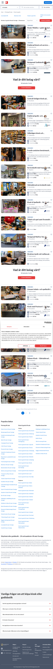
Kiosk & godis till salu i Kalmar (25, 453)
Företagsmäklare (16, 653)
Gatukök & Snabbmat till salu (43, 444)
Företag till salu (8, 12)
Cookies (44, 652)
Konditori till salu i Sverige (7, 481)
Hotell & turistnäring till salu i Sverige (8, 436)
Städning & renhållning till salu (43, 429)
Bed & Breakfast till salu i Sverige (9, 506)
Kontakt (37, 655)
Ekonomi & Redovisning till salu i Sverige (8, 510)
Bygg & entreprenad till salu (42, 450)
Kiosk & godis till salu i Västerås (25, 456)
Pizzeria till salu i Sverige (7, 449)
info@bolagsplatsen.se (6, 650)
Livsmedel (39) (4, 15)
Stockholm (3, 564)
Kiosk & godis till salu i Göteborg (26, 433)
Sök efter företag (26, 647)
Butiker (15, 562)
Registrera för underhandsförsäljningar (28, 653)
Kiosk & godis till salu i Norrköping (23, 466)
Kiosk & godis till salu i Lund (24, 473)
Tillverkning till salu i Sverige (7, 517)
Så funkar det (16, 656)
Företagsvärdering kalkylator (17, 659)
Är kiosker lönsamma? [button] (8, 620)
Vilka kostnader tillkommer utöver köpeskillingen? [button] (15, 631)
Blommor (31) (17, 15)
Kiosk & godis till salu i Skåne (25, 482)
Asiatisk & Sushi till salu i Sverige (8, 492)
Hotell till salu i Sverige (6, 528)
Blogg (36, 652)
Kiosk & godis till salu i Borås (25, 462)
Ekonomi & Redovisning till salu (43, 447)
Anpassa (25, 345)
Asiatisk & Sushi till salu (41, 435)
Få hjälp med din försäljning (16, 648)
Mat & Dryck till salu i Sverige (8, 429)
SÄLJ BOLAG (48, 2)
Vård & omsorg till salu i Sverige (8, 470)
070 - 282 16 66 (7, 653)
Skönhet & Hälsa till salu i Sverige (9, 503)
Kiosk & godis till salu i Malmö (25, 436)
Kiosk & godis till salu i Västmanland (23, 522)
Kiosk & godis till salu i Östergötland (23, 508)
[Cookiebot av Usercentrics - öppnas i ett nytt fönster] (45, 323)
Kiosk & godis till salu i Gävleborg (26, 518)
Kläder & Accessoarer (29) (45, 15)
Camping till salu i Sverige (7, 443)
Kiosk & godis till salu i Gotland (25, 512)
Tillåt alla (43, 345)
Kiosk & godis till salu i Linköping (26, 459)
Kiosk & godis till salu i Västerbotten (23, 526)
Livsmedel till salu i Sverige (7, 524)
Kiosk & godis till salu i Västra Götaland (25, 486)
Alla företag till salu (27, 649)
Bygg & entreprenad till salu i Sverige (8, 520)
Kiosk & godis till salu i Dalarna (25, 496)
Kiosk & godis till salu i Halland (25, 499)
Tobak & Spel (8, 562)
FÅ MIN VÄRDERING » (26, 87)
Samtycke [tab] (9, 326)
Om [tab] (44, 326)
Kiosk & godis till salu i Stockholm (26, 430)
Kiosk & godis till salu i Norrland (25, 515)
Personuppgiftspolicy (48, 649)
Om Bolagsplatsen (38, 649)
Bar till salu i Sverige (5, 495)
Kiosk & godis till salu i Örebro (25, 447)
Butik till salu (39, 438)
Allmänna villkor (46, 647)
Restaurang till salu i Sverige (7, 432)
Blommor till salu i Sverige (7, 464)
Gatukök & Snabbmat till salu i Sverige (8, 452)
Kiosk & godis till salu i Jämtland (25, 493)
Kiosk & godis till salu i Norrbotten (23, 503)
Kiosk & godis (17, 12)
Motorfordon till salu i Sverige (8, 514)
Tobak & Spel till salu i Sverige (8, 478)
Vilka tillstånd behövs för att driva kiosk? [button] (13, 614)
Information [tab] (26, 326)
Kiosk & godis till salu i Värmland (26, 490)
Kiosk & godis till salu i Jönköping (26, 450)
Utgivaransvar (46, 657)
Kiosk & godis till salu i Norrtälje (26, 476)
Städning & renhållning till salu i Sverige (8, 499)
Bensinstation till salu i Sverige (8, 467)
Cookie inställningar (47, 654)
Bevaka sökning (45, 20)
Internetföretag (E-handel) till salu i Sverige (9, 485)
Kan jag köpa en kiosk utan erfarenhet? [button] (12, 625)
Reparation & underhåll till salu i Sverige (8, 457)
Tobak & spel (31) (31, 15)
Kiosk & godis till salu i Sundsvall (26, 470)
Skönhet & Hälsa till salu (41, 453)
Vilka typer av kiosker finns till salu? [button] (11, 609)
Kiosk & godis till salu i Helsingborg (23, 440)
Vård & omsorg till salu (41, 441)
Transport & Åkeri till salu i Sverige (7, 474)
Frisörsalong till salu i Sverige (8, 461)
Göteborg (10, 564)
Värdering (15, 651)
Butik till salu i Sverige (6, 440)
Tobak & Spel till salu (41, 432)
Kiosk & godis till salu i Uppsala (25, 444)
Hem (2, 12)
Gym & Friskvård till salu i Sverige (9, 489)
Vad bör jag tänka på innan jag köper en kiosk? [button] (14, 603)
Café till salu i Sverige (6, 446)
